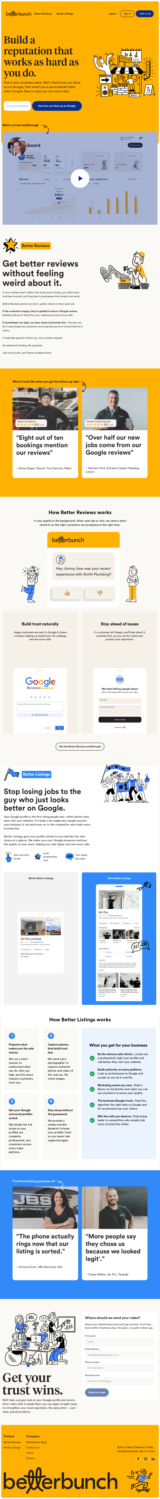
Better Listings (65, 14)
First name (90, 1336)
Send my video (96, 1392)
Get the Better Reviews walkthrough (80, 746)
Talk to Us (144, 14)
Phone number (92, 1362)
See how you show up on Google (57, 106)
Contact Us (32, 1447)
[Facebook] (138, 1459)
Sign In (127, 14)
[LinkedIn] (153, 1459)
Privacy (30, 1458)
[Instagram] (145, 1459)
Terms (29, 1453)
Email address (92, 1349)
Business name (92, 1375)
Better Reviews (43, 14)
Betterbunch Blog (36, 1442)
